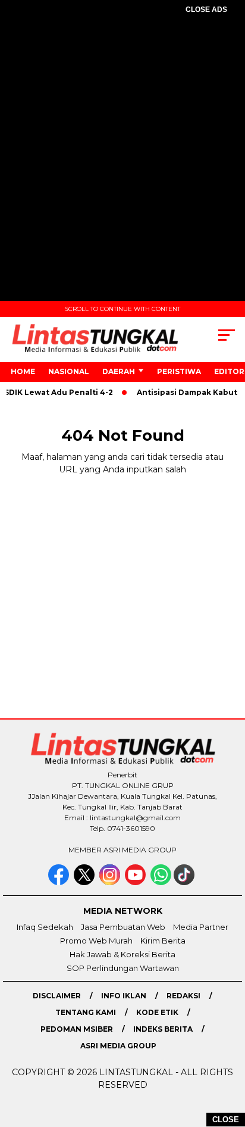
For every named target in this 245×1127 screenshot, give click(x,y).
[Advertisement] (122, 165)
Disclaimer (57, 995)
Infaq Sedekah (45, 927)
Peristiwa (179, 371)
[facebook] (59, 882)
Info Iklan (123, 995)
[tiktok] (185, 882)
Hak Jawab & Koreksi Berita (122, 954)
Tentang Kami (85, 1012)
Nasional (68, 371)
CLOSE (225, 1119)
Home (23, 371)
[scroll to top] (228, 1058)
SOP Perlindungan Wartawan (123, 968)
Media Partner (200, 927)
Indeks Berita (163, 1029)
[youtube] (136, 882)
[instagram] (110, 882)
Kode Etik (157, 1012)
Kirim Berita (163, 940)
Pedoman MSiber (76, 1029)
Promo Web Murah (96, 940)
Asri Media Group (118, 1045)
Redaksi (183, 995)
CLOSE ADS (206, 9)
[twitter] (85, 882)
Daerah (118, 371)
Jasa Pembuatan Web (123, 927)
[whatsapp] (160, 882)
